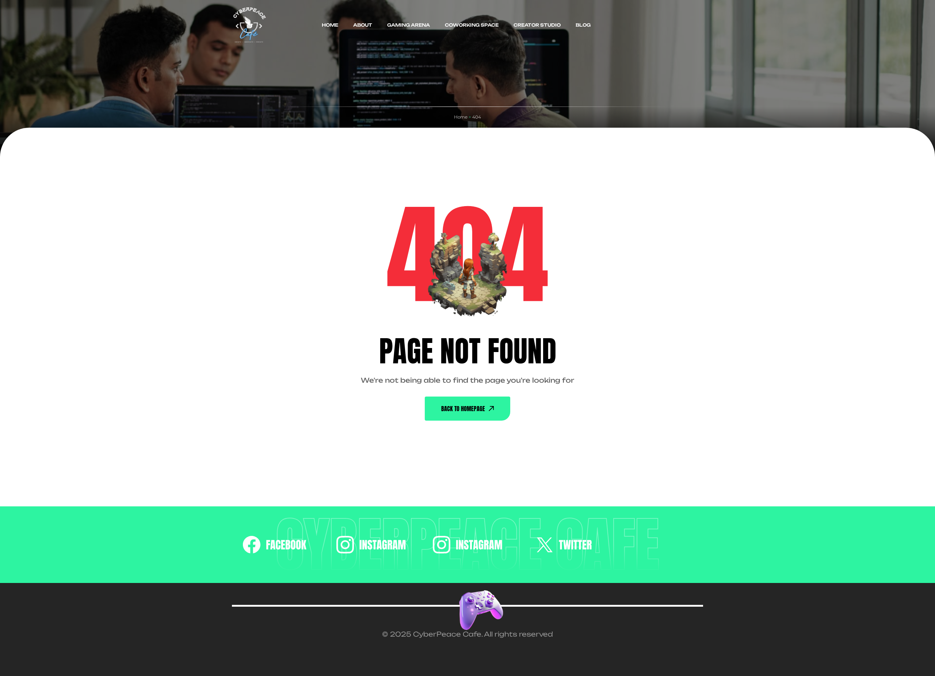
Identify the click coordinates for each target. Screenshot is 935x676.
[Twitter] (564, 544)
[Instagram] (371, 544)
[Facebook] (274, 544)
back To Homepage (463, 408)
